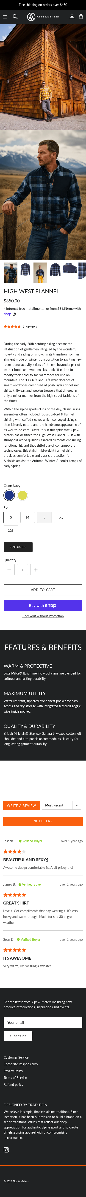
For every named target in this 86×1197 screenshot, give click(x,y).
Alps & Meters (21, 1181)
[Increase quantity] (35, 569)
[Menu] (5, 17)
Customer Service (16, 1057)
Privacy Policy (13, 1071)
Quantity (10, 560)
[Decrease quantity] (9, 569)
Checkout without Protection (43, 616)
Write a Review (21, 806)
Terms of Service (15, 1078)
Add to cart (43, 590)
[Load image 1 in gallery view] (43, 195)
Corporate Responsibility (21, 1064)
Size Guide (18, 547)
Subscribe (18, 1036)
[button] (15, 17)
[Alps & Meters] (43, 17)
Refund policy (13, 1085)
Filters (45, 821)
